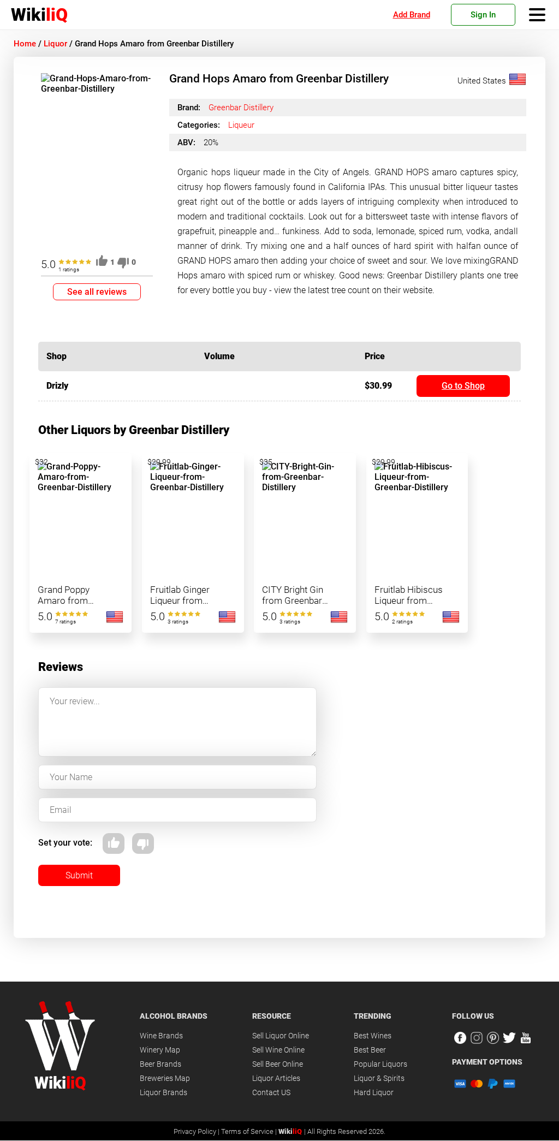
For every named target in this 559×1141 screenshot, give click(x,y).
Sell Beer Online (277, 1064)
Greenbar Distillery (241, 107)
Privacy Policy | (197, 1131)
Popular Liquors (380, 1064)
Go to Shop (463, 386)
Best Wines (372, 1035)
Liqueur (241, 125)
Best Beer (370, 1049)
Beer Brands (160, 1064)
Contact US (271, 1092)
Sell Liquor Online (280, 1035)
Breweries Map (165, 1078)
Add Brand (411, 15)
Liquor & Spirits (379, 1078)
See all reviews (97, 292)
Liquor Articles (276, 1078)
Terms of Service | (249, 1131)
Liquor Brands (163, 1092)
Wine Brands (161, 1035)
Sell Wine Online (278, 1049)
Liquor (55, 44)
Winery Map (160, 1049)
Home (25, 44)
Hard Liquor (374, 1092)
